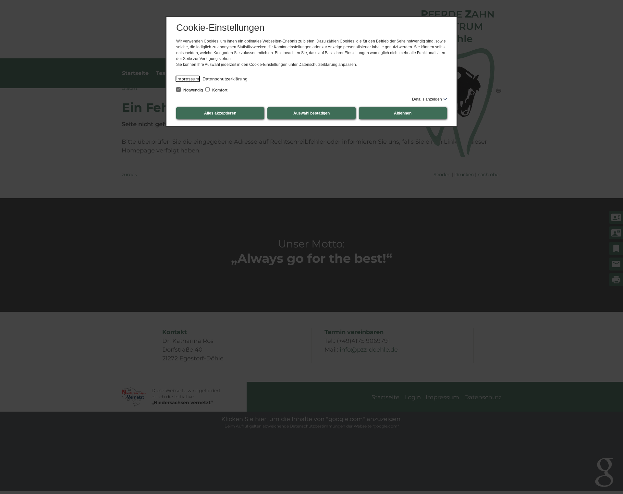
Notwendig (193, 90)
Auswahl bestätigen (311, 113)
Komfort (219, 90)
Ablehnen (402, 113)
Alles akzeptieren (220, 113)
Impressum (187, 78)
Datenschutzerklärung (225, 78)
